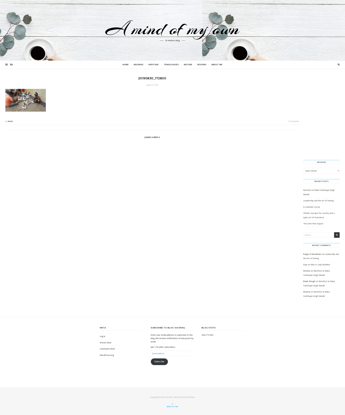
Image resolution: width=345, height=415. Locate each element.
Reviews (201, 64)
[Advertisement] (321, 114)
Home (126, 64)
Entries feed (105, 342)
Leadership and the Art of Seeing (318, 200)
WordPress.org (107, 355)
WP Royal (191, 397)
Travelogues (171, 64)
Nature (188, 64)
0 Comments (293, 121)
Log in (102, 336)
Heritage (154, 64)
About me (216, 64)
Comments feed (107, 348)
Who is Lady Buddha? (320, 264)
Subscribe (159, 361)
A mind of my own (172, 29)
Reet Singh (309, 281)
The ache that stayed (313, 223)
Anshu (10, 121)
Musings (138, 64)
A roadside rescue (311, 206)
